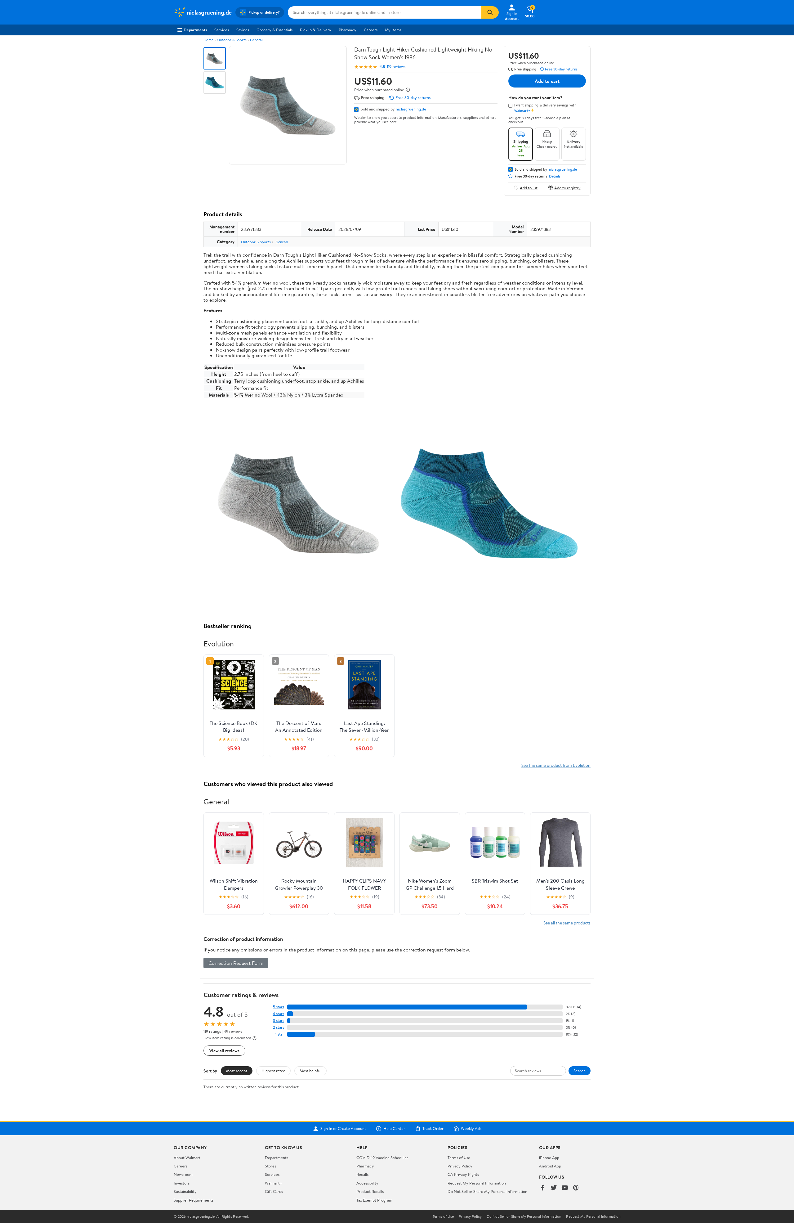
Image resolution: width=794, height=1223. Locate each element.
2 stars (278, 1027)
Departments (195, 30)
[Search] (490, 12)
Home (208, 40)
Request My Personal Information (477, 1183)
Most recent (236, 1070)
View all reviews (224, 1051)
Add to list (529, 187)
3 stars (278, 1020)
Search (579, 1070)
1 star (279, 1034)
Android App (550, 1166)
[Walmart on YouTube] (564, 1188)
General (256, 40)
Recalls (362, 1174)
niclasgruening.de (411, 109)
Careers (370, 30)
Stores (270, 1166)
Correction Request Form (235, 963)
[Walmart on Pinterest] (576, 1188)
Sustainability (185, 1191)
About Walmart (187, 1157)
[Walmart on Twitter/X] (553, 1188)
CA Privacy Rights (463, 1174)
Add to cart (547, 81)
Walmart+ (273, 1183)
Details (554, 176)
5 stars (278, 1007)
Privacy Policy (460, 1166)
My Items (393, 30)
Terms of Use (459, 1157)
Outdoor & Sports (232, 40)
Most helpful (310, 1070)
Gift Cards (274, 1191)
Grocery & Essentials (274, 30)
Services (221, 30)
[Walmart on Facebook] (542, 1188)
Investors (182, 1183)
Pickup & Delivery (315, 30)
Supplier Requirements (193, 1200)
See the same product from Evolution (556, 765)
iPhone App (549, 1157)
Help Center (394, 1128)
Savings (242, 30)
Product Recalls (370, 1191)
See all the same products (567, 923)
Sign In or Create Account (343, 1128)
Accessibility (367, 1183)
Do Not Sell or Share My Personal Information (487, 1191)
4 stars (278, 1013)
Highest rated (273, 1070)
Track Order (433, 1128)
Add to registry (567, 187)
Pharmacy (347, 30)
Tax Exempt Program (374, 1200)
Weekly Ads (471, 1128)
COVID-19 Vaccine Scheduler (382, 1157)
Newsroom (183, 1174)
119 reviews (396, 66)
